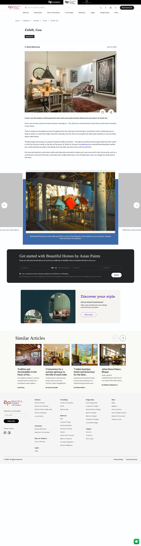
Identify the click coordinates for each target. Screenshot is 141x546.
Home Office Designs (92, 422)
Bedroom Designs (91, 412)
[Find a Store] (110, 8)
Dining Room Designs (92, 419)
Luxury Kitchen (39, 416)
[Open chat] (136, 541)
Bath (61, 418)
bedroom (85, 144)
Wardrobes (38, 12)
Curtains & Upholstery (66, 402)
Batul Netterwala (33, 47)
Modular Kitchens (40, 402)
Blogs (113, 402)
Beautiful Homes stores (118, 416)
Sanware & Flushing (66, 428)
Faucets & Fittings (65, 422)
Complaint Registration (67, 442)
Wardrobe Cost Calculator (42, 432)
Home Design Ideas (91, 402)
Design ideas (104, 12)
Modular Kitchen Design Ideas (43, 409)
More (116, 12)
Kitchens (26, 12)
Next (137, 205)
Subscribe (11, 421)
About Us (88, 432)
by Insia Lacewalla (52, 387)
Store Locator (90, 438)
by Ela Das (21, 387)
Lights (93, 12)
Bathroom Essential (66, 438)
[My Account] (106, 8)
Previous (4, 205)
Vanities (62, 432)
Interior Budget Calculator (119, 412)
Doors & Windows (53, 12)
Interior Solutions (117, 409)
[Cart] (115, 8)
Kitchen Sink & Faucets (67, 435)
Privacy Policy (118, 459)
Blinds (62, 406)
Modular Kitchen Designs (93, 409)
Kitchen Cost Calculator (41, 406)
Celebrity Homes (116, 419)
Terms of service (131, 459)
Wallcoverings (64, 409)
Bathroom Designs (91, 416)
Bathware (81, 12)
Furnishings (69, 12)
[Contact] (101, 8)
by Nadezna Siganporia (110, 385)
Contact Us (89, 435)
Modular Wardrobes (40, 429)
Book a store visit (127, 7)
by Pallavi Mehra (79, 387)
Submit (116, 275)
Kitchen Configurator (41, 412)
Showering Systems (66, 425)
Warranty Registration (66, 445)
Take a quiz (88, 315)
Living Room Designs (92, 406)
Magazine (114, 406)
